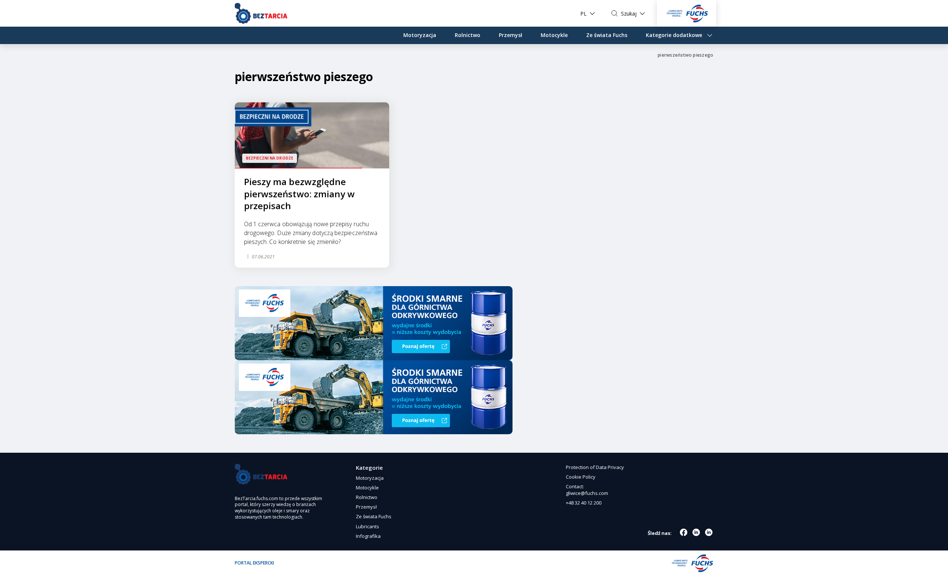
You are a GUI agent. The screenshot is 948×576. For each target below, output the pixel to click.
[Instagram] (696, 532)
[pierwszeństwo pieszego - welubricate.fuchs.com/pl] (261, 13)
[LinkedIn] (708, 532)
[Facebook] (683, 532)
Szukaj (629, 13)
